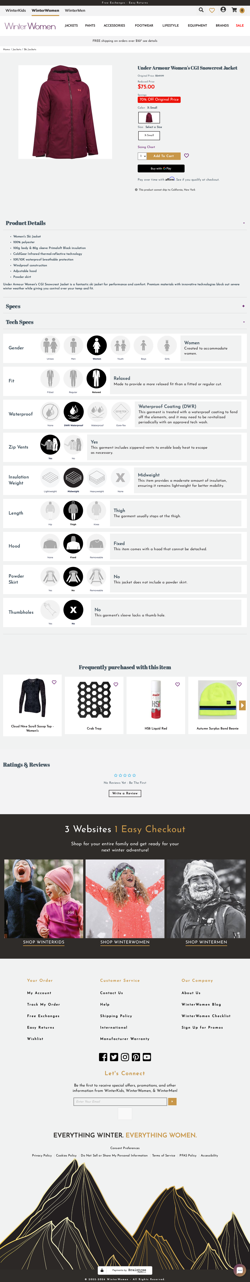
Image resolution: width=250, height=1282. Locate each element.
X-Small (149, 135)
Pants (90, 25)
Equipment (197, 25)
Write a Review (125, 793)
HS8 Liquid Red (156, 728)
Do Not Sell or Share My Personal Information (114, 1155)
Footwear (144, 25)
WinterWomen (45, 10)
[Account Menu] (223, 10)
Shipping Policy (116, 1016)
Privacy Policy (42, 1155)
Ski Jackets (30, 49)
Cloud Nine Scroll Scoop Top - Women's (32, 728)
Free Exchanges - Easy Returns (125, 3)
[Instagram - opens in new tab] (125, 1058)
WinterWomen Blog (201, 1004)
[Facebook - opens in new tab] (103, 1058)
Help (105, 1004)
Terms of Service (163, 1155)
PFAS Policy (187, 1155)
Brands (222, 25)
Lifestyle (170, 25)
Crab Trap (94, 728)
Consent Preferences (125, 1148)
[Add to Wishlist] (186, 156)
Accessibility (209, 1155)
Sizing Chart (146, 147)
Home (6, 49)
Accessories (114, 25)
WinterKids (15, 10)
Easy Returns (40, 1027)
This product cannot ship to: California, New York (167, 190)
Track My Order (43, 1004)
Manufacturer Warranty (125, 1039)
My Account (39, 993)
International (114, 1027)
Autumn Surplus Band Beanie (217, 728)
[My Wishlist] (212, 10)
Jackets (71, 25)
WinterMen (75, 10)
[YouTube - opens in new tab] (147, 1058)
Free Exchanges (43, 1016)
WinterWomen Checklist (206, 1016)
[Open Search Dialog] (201, 10)
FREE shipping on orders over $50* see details (125, 41)
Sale (240, 25)
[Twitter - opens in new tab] (114, 1058)
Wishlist (35, 1039)
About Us (191, 993)
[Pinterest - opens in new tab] (136, 1058)
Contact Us (111, 993)
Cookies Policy (66, 1155)
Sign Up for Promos (202, 1027)
